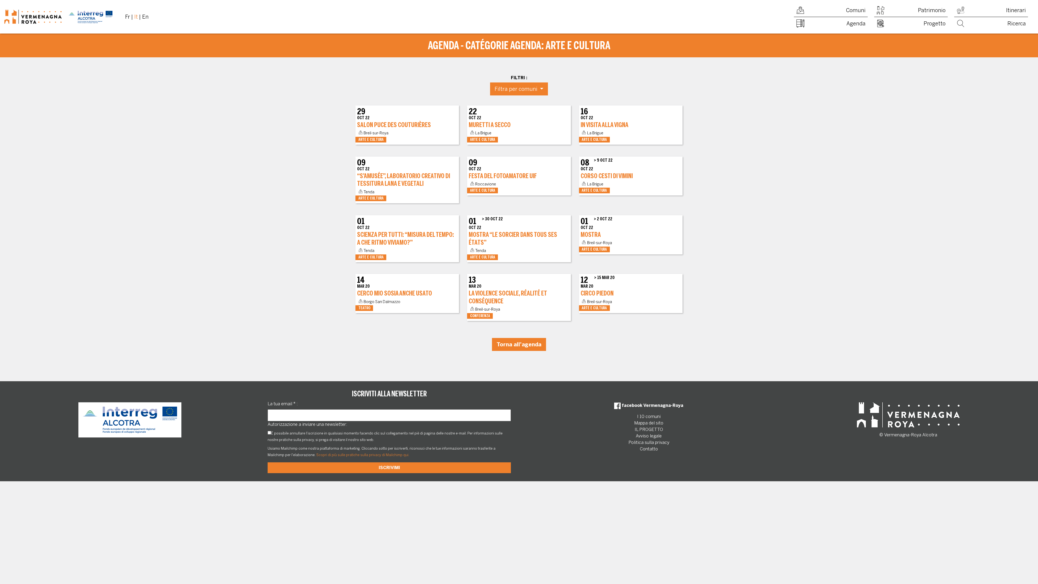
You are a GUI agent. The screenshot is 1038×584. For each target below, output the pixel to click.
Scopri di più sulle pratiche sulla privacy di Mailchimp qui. (362, 455)
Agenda (856, 23)
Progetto (935, 23)
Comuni (856, 10)
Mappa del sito (648, 423)
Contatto (649, 449)
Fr (127, 17)
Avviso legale (649, 436)
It (136, 17)
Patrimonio (932, 10)
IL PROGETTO (649, 429)
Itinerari (1016, 10)
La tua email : (283, 403)
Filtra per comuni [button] (517, 89)
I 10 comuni (649, 416)
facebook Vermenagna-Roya (652, 405)
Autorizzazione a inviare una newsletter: (307, 424)
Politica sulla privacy (648, 442)
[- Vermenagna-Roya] (58, 16)
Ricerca (1016, 23)
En (145, 17)
